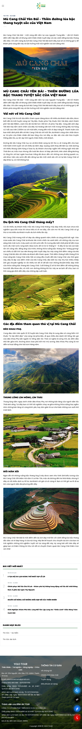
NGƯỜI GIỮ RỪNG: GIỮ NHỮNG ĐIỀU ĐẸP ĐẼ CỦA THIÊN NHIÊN (32, 600)
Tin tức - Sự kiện (9, 16)
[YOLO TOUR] (41, 6)
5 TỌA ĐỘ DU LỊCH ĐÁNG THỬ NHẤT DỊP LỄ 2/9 (26, 577)
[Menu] (3, 6)
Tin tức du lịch (12, 573)
